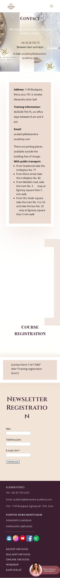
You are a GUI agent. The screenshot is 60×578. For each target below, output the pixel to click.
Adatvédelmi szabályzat (18, 520)
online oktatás (17, 559)
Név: (8, 429)
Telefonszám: (13, 439)
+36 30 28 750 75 (30, 42)
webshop (12, 565)
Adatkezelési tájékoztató (19, 526)
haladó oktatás (18, 554)
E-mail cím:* (13, 450)
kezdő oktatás (17, 549)
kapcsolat (14, 570)
